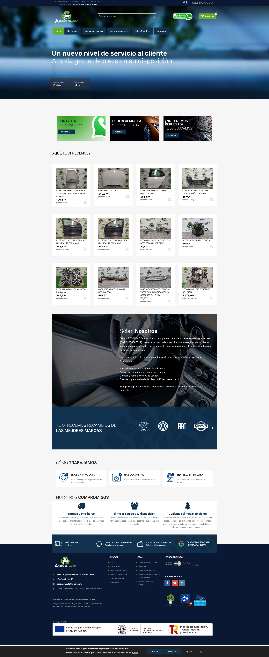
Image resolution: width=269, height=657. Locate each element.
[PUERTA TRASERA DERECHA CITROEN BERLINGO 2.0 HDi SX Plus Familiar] (71, 178)
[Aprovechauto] (64, 17)
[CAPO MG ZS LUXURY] (113, 178)
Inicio (58, 31)
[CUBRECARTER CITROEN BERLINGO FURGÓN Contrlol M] (197, 178)
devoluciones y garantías (118, 542)
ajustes (135, 652)
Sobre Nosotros (142, 31)
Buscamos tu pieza (94, 31)
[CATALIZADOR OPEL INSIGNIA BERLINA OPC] (113, 277)
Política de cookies (146, 570)
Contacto (161, 31)
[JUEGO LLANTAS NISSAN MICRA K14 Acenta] (71, 277)
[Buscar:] (126, 16)
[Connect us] (167, 583)
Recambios (72, 31)
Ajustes (189, 651)
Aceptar (154, 651)
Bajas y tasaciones (119, 31)
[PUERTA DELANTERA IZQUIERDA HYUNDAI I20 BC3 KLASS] (113, 228)
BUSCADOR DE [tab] (59, 83)
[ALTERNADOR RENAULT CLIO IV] (197, 228)
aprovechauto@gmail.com (69, 584)
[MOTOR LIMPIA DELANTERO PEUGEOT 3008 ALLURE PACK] (155, 228)
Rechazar (172, 651)
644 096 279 (202, 3)
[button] (132, 428)
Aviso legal (143, 566)
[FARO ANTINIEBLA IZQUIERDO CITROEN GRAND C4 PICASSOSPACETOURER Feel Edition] (155, 277)
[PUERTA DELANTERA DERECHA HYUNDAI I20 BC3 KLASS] (71, 228)
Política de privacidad (147, 562)
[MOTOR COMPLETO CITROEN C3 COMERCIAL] (197, 277)
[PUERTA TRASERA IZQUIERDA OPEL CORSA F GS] (155, 178)
